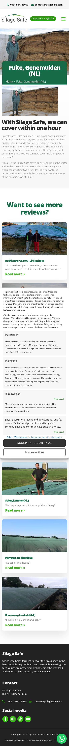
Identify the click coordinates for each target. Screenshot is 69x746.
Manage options (34, 452)
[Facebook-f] (5, 719)
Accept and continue (34, 442)
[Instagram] (13, 719)
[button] (63, 18)
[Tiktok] (20, 719)
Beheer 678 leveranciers (18, 437)
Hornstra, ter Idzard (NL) (19, 558)
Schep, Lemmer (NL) (16, 500)
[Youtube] (28, 719)
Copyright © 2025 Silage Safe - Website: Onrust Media (34, 734)
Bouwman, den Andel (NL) (20, 615)
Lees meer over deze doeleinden (46, 437)
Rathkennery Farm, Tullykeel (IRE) (24, 261)
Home (10, 81)
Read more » (15, 274)
